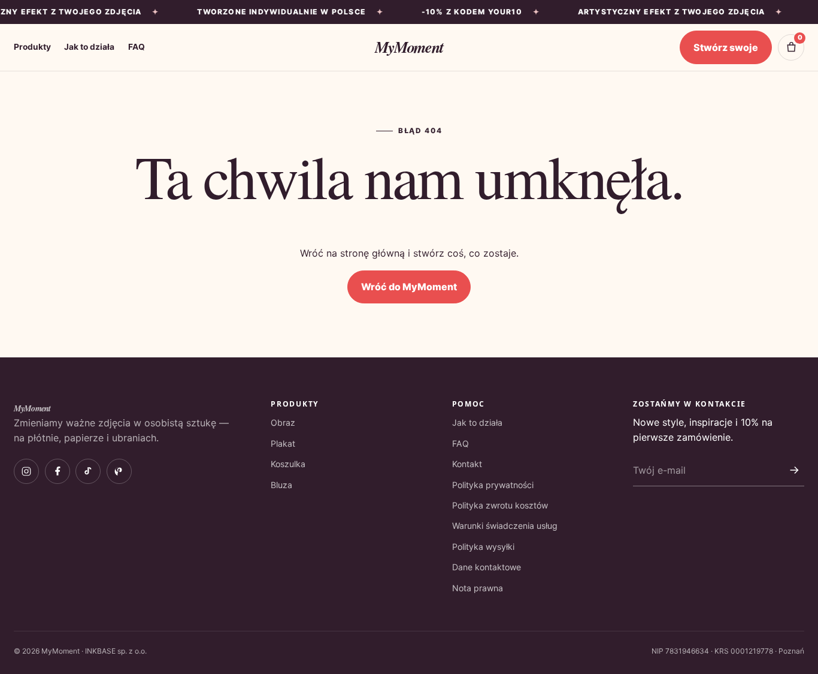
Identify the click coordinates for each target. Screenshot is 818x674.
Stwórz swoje (725, 47)
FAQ (136, 47)
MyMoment (409, 46)
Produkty (32, 47)
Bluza (281, 485)
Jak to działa (89, 47)
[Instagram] (26, 471)
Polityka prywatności (493, 485)
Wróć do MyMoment (409, 287)
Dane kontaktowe (486, 567)
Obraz (283, 422)
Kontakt (467, 464)
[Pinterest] (119, 471)
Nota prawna (477, 588)
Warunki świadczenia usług (505, 525)
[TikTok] (88, 471)
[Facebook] (57, 471)
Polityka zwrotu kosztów (500, 505)
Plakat (283, 443)
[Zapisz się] (794, 470)
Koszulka (288, 464)
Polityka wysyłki (483, 546)
